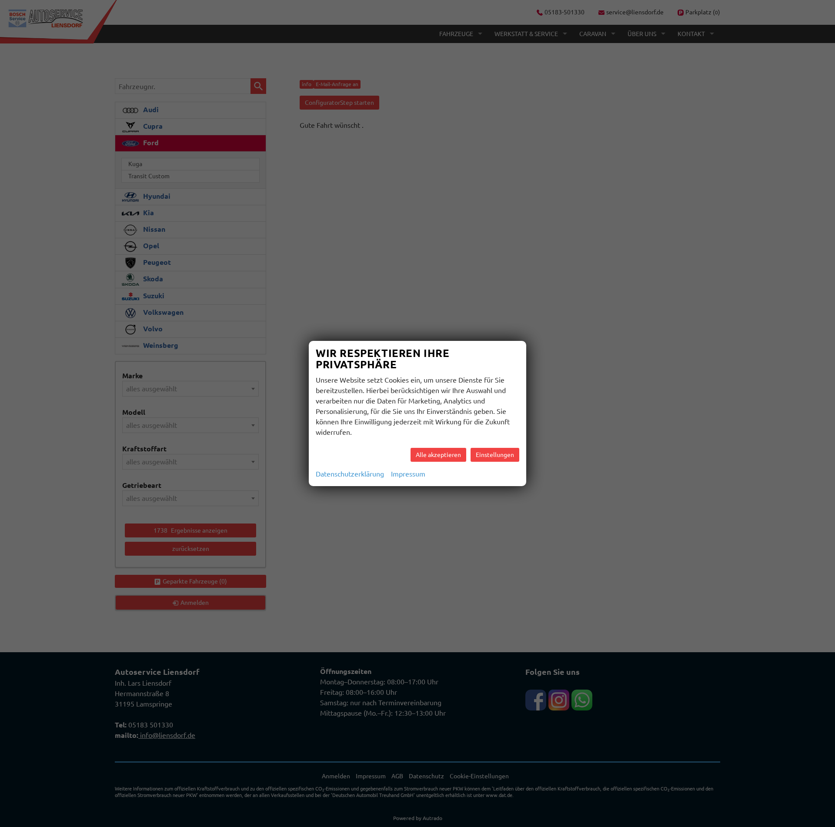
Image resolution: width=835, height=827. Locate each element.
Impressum (408, 474)
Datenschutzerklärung (350, 474)
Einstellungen (495, 454)
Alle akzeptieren (438, 454)
